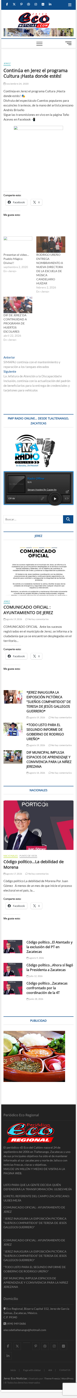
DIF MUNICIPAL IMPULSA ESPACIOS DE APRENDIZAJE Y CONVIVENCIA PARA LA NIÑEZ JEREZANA (48, 759)
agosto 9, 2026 (36, 958)
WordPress (67, 1378)
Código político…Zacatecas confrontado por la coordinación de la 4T (47, 988)
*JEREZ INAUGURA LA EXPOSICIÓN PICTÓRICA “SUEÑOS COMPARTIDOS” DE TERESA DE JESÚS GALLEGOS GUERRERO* (48, 701)
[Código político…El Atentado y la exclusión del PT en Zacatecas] (13, 946)
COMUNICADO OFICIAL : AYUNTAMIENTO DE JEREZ (28, 609)
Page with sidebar (32, 1370)
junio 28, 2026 (36, 999)
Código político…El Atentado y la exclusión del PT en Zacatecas (49, 947)
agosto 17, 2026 (14, 873)
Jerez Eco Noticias (15, 1378)
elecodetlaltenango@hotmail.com (24, 1330)
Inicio (13, 1370)
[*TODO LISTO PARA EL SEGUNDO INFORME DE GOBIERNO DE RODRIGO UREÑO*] (13, 729)
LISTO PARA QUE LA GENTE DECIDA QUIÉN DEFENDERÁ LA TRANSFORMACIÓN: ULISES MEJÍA (37, 1187)
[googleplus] (26, 1342)
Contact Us (64, 1370)
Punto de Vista (28, 855)
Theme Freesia (52, 1378)
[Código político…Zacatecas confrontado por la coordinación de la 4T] (13, 988)
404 (50, 1370)
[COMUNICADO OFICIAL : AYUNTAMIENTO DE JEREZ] (38, 571)
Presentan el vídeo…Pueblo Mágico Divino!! (16, 259)
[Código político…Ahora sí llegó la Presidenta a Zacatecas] (13, 969)
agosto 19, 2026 (14, 619)
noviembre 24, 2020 (17, 83)
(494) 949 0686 (16, 1323)
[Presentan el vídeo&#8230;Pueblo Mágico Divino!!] (17, 244)
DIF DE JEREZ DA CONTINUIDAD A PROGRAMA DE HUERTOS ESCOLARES (15, 323)
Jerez (7, 63)
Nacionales (10, 855)
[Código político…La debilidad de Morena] (38, 825)
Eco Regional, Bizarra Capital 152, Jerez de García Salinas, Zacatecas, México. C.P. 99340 (36, 1313)
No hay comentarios (38, 619)
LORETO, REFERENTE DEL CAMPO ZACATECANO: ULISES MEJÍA (36, 1198)
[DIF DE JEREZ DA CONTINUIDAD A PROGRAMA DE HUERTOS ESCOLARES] (17, 305)
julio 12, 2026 (36, 976)
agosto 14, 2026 (37, 772)
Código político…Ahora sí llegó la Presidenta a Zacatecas (49, 967)
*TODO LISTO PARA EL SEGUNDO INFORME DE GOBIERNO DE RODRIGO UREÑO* (45, 732)
